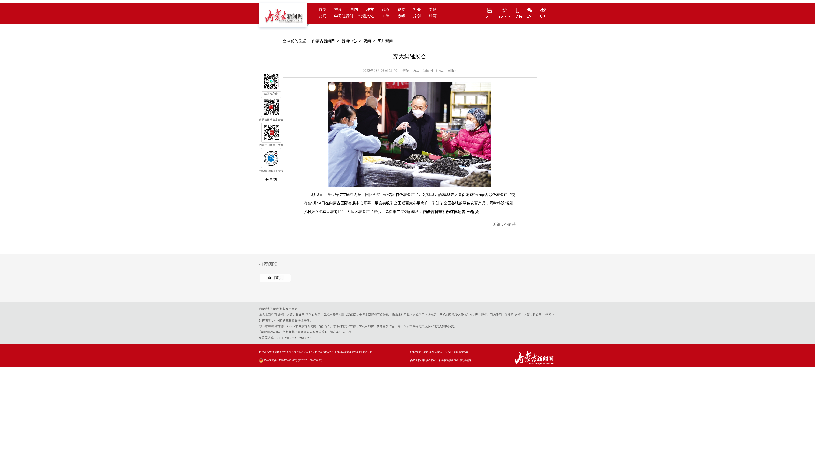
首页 (322, 9)
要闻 (322, 16)
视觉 (401, 9)
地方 (370, 9)
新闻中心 (349, 41)
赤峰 (401, 16)
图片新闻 (385, 41)
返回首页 (275, 278)
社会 (417, 9)
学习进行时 (343, 16)
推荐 (338, 9)
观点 (385, 9)
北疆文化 (366, 16)
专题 (433, 9)
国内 (354, 9)
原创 (417, 16)
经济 (433, 16)
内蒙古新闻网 (323, 41)
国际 (385, 16)
